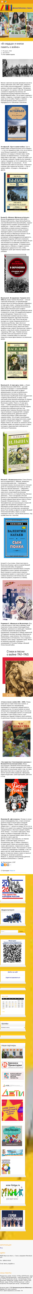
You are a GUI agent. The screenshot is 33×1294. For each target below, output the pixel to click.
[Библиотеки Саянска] (12, 1053)
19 (9, 1005)
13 (12, 1003)
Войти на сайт (13, 972)
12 (9, 1003)
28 (15, 1006)
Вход (1, 1247)
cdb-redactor (6, 52)
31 (3, 1008)
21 (15, 1005)
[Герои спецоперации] (12, 1218)
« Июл (3, 1011)
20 (12, 1005)
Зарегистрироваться (13, 977)
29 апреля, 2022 (7, 51)
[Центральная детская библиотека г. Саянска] (16, 7)
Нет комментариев (9, 54)
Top (31, 1292)
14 (15, 1003)
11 (6, 1003)
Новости (12, 870)
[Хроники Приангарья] (12, 1065)
